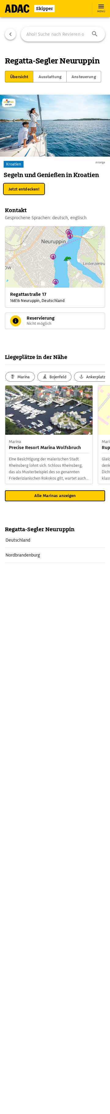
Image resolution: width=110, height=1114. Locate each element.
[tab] (19, 76)
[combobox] (63, 34)
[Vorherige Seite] (10, 34)
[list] (55, 548)
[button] (94, 34)
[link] (55, 540)
